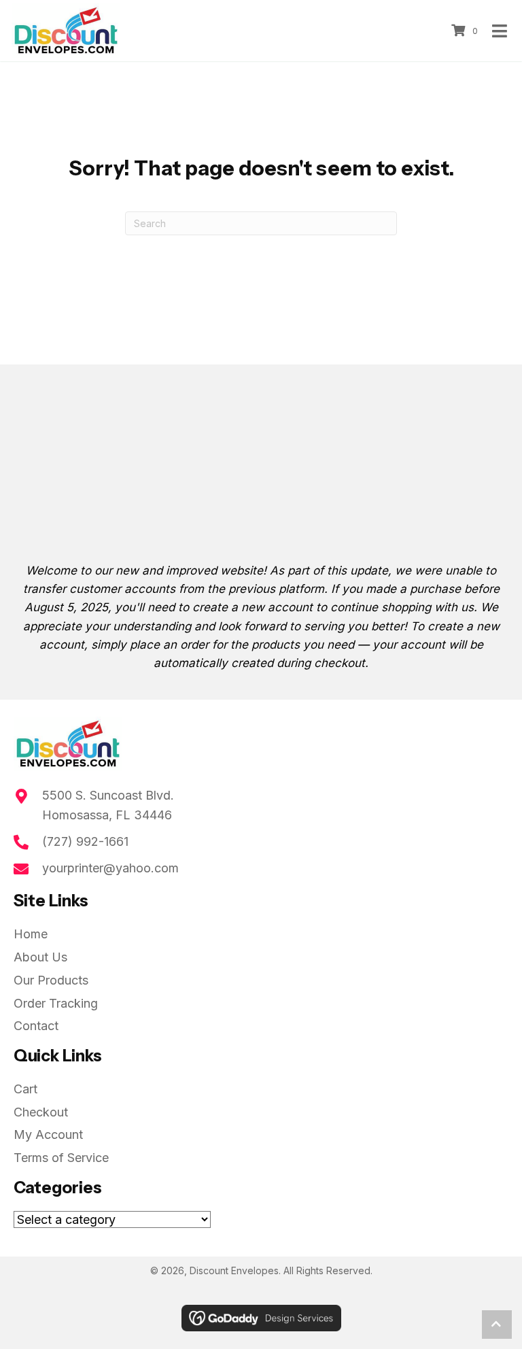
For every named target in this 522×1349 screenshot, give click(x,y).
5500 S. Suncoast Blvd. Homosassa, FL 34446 (108, 805)
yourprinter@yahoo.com (110, 868)
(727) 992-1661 (85, 841)
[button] (497, 1324)
